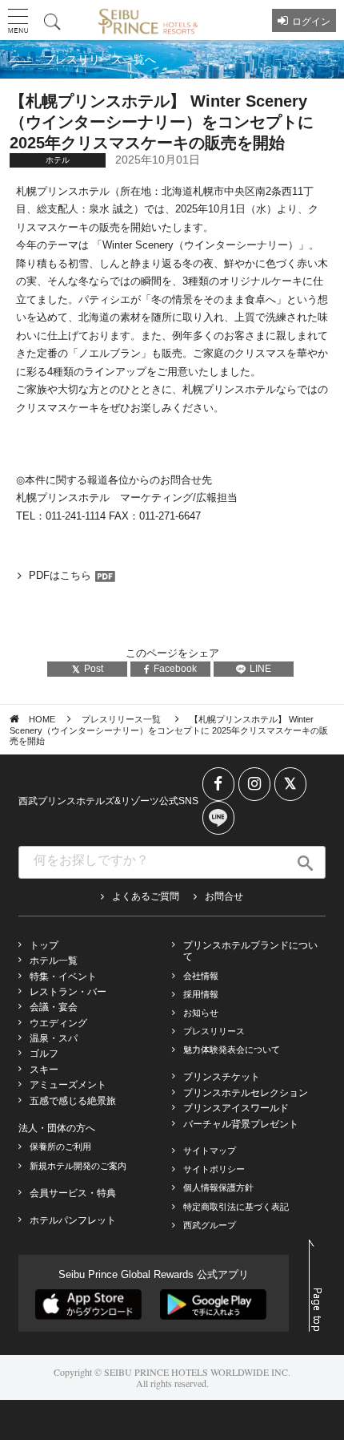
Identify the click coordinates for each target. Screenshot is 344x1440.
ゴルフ (44, 1053)
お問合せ (224, 896)
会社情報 (200, 976)
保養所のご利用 (60, 1146)
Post (93, 668)
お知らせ (200, 1012)
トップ (44, 945)
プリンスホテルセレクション (245, 1092)
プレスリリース (214, 1031)
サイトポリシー (214, 1169)
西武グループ (209, 1225)
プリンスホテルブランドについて (250, 951)
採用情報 (200, 994)
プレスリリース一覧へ (100, 59)
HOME (42, 719)
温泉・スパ (54, 1038)
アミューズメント (68, 1084)
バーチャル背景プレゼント (240, 1124)
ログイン (311, 21)
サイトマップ (209, 1150)
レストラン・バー (68, 991)
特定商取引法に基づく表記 (236, 1206)
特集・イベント (63, 976)
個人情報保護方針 (218, 1187)
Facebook (175, 668)
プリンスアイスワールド (236, 1108)
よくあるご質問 (145, 896)
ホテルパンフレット (73, 1220)
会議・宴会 (54, 1007)
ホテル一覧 (54, 960)
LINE (260, 668)
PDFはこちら (60, 575)
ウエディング (58, 1023)
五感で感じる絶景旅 (73, 1100)
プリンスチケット (221, 1076)
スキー (44, 1069)
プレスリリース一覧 (122, 719)
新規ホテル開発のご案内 (78, 1166)
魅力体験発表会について (231, 1049)
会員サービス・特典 (73, 1193)
